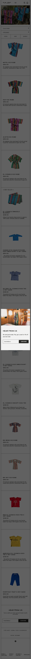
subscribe (24, 341)
